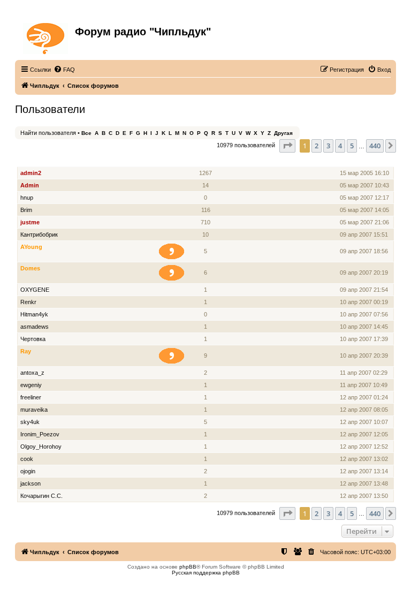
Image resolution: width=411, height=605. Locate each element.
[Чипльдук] (46, 36)
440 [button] (374, 145)
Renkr (28, 302)
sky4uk (30, 422)
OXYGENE (34, 289)
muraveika (34, 409)
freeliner (30, 397)
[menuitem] (64, 69)
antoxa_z (32, 372)
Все (86, 133)
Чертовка (32, 339)
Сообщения (206, 161)
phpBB (187, 567)
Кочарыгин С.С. (41, 496)
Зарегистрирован (366, 161)
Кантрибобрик (39, 234)
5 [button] (352, 145)
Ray (25, 351)
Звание (176, 161)
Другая (283, 133)
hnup (26, 197)
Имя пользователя (48, 161)
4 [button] (340, 145)
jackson (30, 483)
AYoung (31, 247)
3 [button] (328, 145)
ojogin (27, 471)
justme (30, 222)
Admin (29, 185)
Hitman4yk (34, 314)
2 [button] (316, 145)
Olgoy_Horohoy (41, 446)
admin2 (30, 173)
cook (26, 459)
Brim (26, 210)
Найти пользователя (48, 133)
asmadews (34, 326)
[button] (287, 145)
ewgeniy (31, 385)
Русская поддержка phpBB (206, 573)
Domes (30, 268)
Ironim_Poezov (39, 434)
